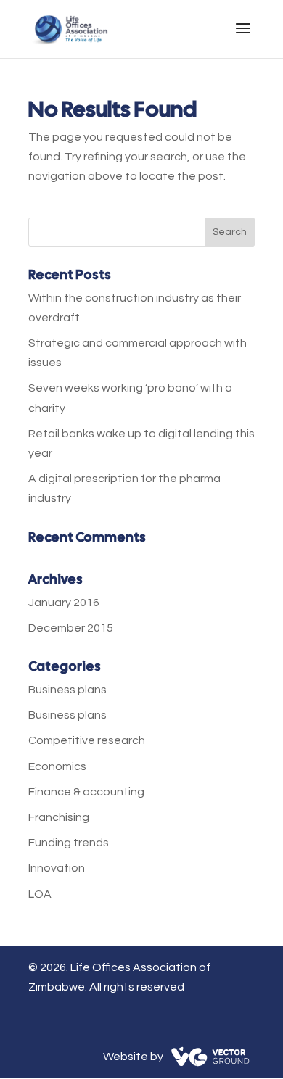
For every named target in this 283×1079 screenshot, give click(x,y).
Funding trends (68, 842)
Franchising (58, 817)
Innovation (56, 868)
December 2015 (70, 628)
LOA (40, 894)
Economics (57, 766)
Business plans (67, 689)
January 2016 (63, 602)
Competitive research (86, 740)
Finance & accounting (86, 792)
